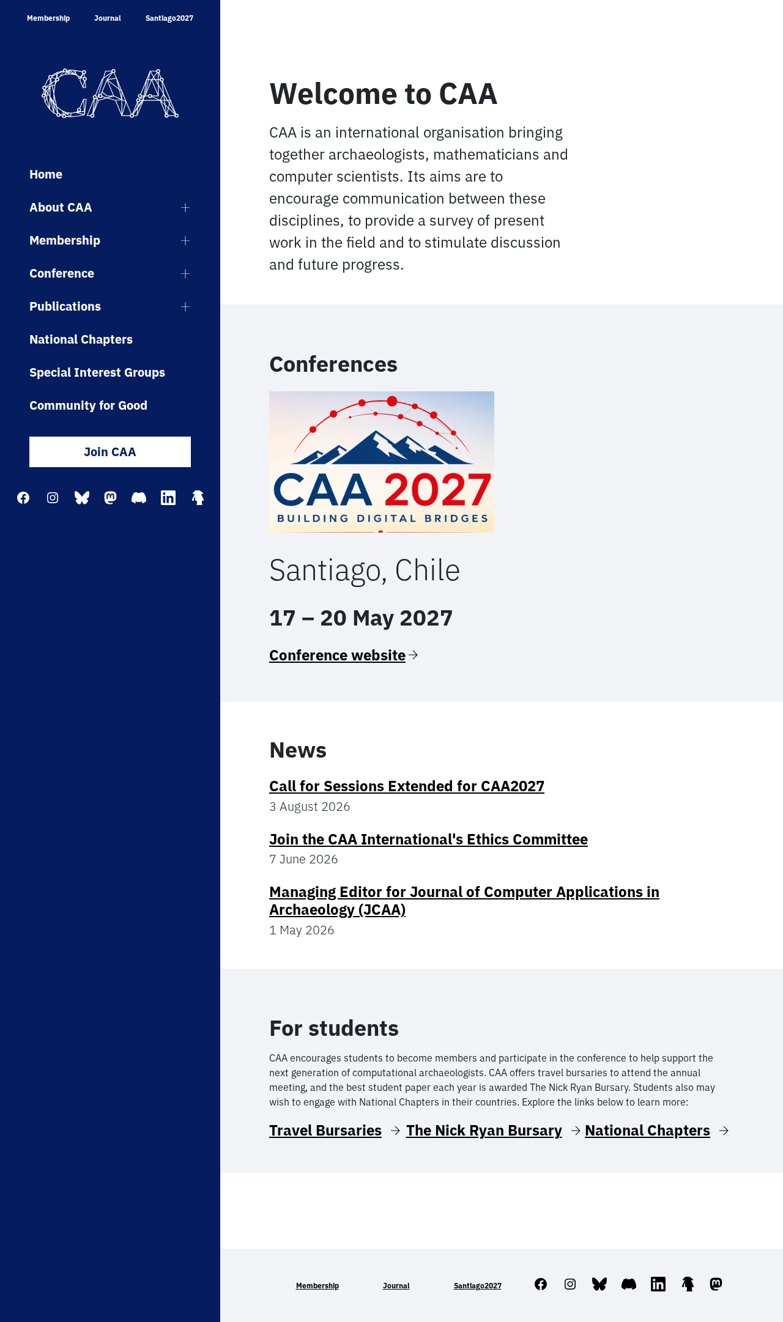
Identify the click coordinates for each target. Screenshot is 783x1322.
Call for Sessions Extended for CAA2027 (406, 786)
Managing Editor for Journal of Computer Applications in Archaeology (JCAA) (464, 900)
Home (45, 174)
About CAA (60, 207)
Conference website (337, 655)
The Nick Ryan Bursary (484, 1130)
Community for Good (88, 405)
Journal (107, 18)
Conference (61, 273)
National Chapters (81, 339)
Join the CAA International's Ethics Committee (428, 839)
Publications (65, 306)
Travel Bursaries (325, 1130)
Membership (48, 18)
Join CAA (110, 451)
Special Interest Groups (97, 372)
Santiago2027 (169, 18)
